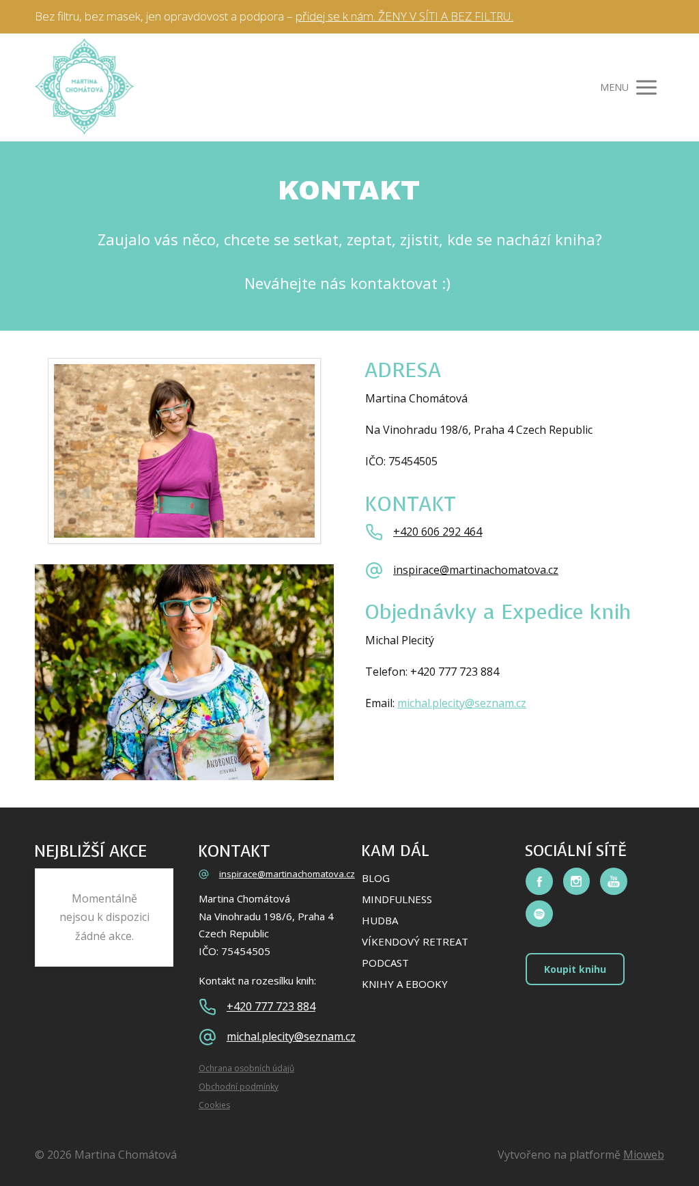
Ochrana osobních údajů (246, 1068)
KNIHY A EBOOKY (405, 984)
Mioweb (643, 1154)
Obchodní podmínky (239, 1086)
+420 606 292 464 (437, 532)
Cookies (214, 1105)
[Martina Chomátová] (84, 87)
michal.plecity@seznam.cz (461, 703)
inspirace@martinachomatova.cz (475, 570)
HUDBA (380, 920)
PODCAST (385, 962)
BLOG (376, 878)
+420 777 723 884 (271, 1006)
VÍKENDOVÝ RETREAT (415, 941)
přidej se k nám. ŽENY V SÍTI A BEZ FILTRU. (404, 16)
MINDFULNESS (397, 899)
